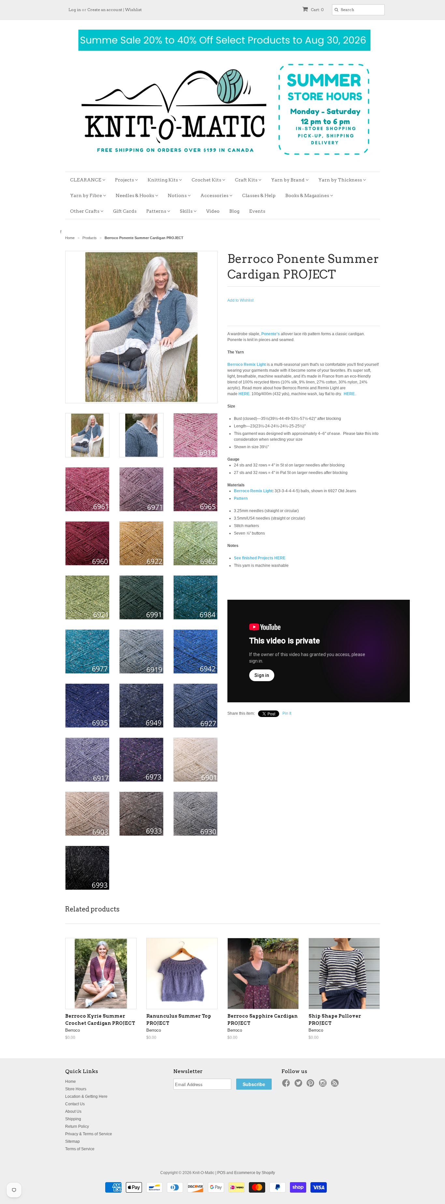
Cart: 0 (317, 9)
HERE (244, 394)
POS (221, 1172)
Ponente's (270, 334)
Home (70, 1081)
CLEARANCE (86, 179)
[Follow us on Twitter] (299, 1085)
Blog (234, 211)
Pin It (286, 713)
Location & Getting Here (86, 1096)
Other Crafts (85, 211)
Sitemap (72, 1141)
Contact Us (75, 1104)
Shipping (73, 1119)
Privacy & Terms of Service (88, 1134)
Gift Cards (124, 211)
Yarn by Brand (288, 179)
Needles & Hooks (135, 195)
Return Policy (77, 1126)
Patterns (156, 211)
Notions (178, 195)
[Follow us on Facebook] (287, 1085)
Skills (187, 211)
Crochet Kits (207, 179)
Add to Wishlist (240, 300)
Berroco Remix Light (253, 491)
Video (213, 211)
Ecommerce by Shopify (254, 1172)
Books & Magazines (307, 195)
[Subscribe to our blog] (336, 1085)
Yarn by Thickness (340, 179)
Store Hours (75, 1089)
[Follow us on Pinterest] (311, 1085)
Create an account (104, 9)
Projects (125, 179)
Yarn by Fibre (86, 195)
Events (257, 211)
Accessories (214, 195)
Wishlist (133, 9)
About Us (73, 1111)
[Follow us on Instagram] (324, 1085)
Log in (74, 9)
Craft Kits (246, 179)
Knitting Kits (163, 179)
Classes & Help (259, 195)
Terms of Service (79, 1149)
